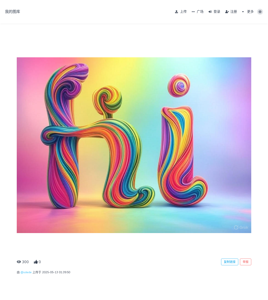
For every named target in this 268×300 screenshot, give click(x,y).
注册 (233, 11)
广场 (200, 11)
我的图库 (12, 11)
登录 (216, 11)
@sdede (26, 272)
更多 (250, 11)
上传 (183, 11)
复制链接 (230, 262)
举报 (246, 262)
